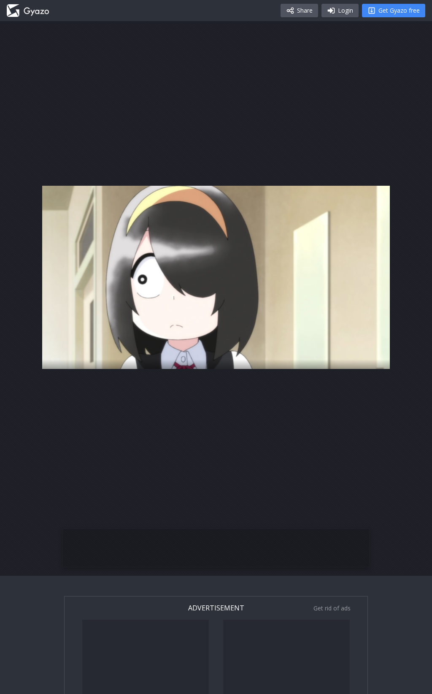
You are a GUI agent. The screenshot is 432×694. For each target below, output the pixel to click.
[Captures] (28, 10)
